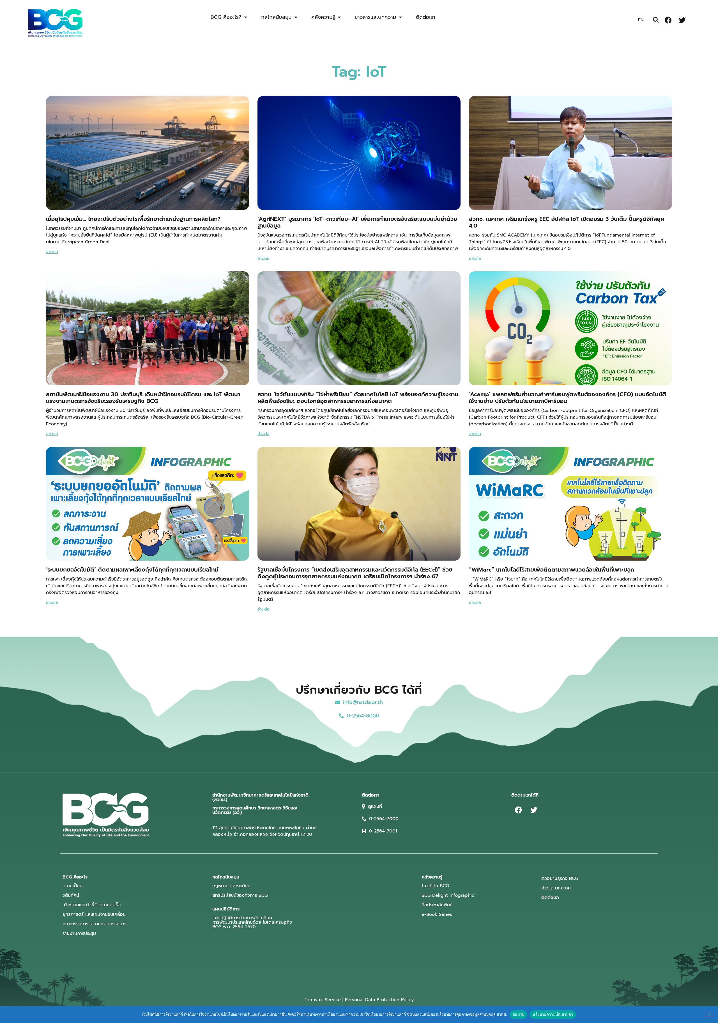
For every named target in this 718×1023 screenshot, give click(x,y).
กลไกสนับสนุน (276, 17)
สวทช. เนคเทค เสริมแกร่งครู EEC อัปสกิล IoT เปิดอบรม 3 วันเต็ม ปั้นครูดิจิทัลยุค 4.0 (566, 222)
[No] (709, 1014)
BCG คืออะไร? (226, 17)
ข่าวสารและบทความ (375, 17)
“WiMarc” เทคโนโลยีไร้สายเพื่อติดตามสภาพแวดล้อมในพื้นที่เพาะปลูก (551, 569)
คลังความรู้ (323, 17)
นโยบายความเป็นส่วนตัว (553, 1014)
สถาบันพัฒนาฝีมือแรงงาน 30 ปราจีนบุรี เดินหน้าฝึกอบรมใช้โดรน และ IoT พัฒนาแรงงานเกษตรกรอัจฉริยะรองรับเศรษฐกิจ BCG (143, 397)
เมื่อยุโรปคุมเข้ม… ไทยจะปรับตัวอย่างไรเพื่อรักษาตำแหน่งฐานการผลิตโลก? (133, 219)
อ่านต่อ (52, 252)
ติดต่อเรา (425, 17)
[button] (655, 20)
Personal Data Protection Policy (379, 999)
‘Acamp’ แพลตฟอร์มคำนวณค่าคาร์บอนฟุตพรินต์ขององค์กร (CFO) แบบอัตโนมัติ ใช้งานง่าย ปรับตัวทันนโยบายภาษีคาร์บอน (567, 397)
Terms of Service (323, 999)
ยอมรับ (518, 1014)
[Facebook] (668, 20)
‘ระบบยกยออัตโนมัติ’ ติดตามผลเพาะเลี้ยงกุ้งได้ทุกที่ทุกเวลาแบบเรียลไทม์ (132, 569)
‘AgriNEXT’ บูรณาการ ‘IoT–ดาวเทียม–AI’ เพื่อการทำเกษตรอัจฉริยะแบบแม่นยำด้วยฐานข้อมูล (357, 222)
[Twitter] (682, 20)
